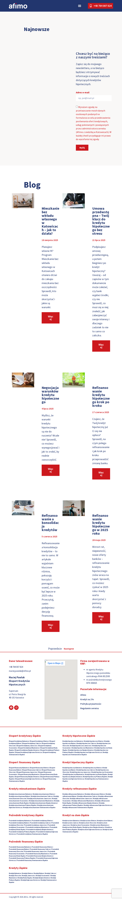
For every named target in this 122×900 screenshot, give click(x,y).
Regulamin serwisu (89, 708)
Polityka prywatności (90, 703)
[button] (79, 5)
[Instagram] (16, 707)
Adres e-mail (82, 92)
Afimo (83, 694)
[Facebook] (11, 707)
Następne (69, 648)
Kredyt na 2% (87, 699)
